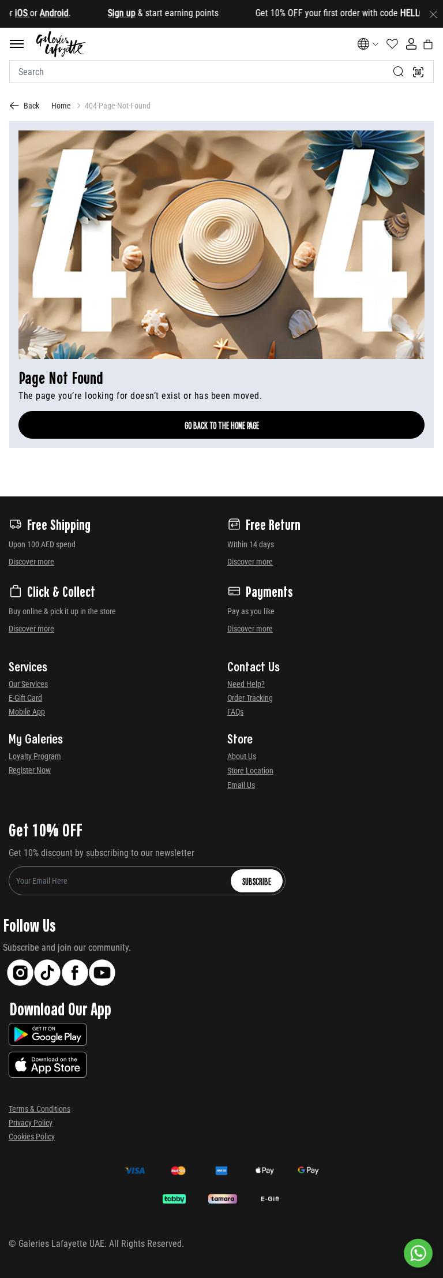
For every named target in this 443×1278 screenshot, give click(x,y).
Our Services (28, 684)
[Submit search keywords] (398, 71)
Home (61, 105)
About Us (241, 756)
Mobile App (27, 711)
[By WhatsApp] (418, 1253)
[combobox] (221, 71)
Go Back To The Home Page (222, 425)
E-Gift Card (25, 697)
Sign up (104, 13)
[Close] (433, 13)
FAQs (235, 711)
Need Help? (246, 684)
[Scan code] (418, 71)
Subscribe (256, 881)
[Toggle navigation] (16, 44)
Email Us (241, 785)
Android (36, 13)
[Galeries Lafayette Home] (61, 44)
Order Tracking (250, 697)
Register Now (30, 770)
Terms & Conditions (39, 1108)
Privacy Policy (30, 1122)
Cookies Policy (32, 1136)
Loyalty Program (35, 756)
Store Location (250, 770)
